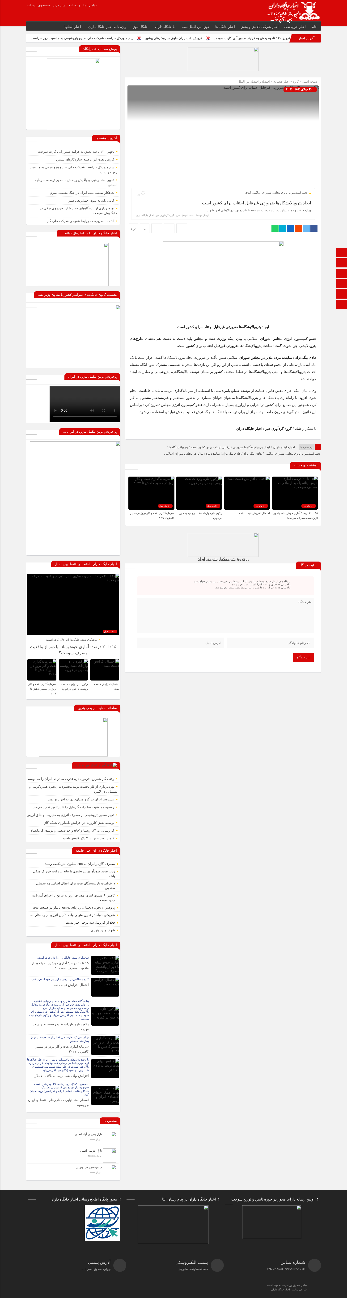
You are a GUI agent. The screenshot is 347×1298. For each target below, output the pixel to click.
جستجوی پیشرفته (38, 5)
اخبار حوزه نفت (295, 27)
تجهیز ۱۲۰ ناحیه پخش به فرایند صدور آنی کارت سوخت (252, 38)
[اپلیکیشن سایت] (342, 273)
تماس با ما (90, 5)
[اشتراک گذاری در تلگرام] (282, 228)
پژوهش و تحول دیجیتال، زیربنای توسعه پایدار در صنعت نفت (74, 907)
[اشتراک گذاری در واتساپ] (275, 228)
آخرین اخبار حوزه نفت (90, 765)
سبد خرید (59, 5)
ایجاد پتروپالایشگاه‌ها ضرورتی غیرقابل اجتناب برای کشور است (256, 203)
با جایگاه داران (165, 27)
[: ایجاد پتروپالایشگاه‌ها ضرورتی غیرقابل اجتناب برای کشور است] (169, 228)
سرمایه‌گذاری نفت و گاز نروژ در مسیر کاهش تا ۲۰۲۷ (42, 688)
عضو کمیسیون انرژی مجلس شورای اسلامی (293, 453)
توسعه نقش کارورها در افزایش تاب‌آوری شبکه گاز (79, 822)
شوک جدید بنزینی (103, 930)
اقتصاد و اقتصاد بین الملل (254, 81)
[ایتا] (342, 284)
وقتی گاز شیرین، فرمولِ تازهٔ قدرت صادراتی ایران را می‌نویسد (70, 779)
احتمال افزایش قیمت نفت (254, 513)
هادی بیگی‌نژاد (253, 453)
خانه (314, 27)
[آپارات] (342, 294)
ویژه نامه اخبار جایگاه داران (107, 27)
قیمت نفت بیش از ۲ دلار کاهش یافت (88, 838)
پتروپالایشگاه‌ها (178, 447)
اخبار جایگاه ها (225, 27)
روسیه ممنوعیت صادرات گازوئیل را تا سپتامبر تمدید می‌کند (73, 807)
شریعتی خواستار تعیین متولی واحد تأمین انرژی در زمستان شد (72, 915)
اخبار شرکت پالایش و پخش (260, 27)
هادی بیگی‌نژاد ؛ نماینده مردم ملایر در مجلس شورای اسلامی (202, 453)
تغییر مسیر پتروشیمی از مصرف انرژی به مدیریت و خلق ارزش (70, 815)
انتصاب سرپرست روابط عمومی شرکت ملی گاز (80, 221)
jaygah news (188, 215)
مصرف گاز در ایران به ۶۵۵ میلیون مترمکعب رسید (80, 864)
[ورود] (342, 304)
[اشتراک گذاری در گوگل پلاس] (298, 228)
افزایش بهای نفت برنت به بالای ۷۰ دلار (62, 1076)
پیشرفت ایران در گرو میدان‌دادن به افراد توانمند (81, 799)
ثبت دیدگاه (303, 657)
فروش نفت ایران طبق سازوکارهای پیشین (173, 38)
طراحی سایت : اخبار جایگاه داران (289, 1289)
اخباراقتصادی (281, 81)
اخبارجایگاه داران (284, 447)
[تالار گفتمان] (342, 263)
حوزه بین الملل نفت (196, 27)
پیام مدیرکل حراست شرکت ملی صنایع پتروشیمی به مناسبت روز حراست (82, 38)
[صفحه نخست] (342, 253)
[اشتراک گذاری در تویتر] (306, 228)
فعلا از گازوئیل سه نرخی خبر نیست (90, 922)
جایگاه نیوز (140, 27)
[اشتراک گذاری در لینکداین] (290, 228)
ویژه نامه (74, 5)
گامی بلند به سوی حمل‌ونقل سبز (91, 200)
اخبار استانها (72, 27)
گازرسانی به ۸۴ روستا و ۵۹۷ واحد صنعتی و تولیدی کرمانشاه (72, 830)
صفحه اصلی (309, 81)
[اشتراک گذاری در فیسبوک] (313, 228)
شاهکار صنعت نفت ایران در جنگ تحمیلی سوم (82, 192)
